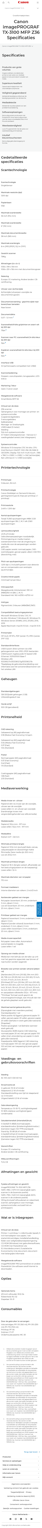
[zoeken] (8, 2)
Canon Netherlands (20, 1514)
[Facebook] (10, 1519)
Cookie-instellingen (31, 1508)
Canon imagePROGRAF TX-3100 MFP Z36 (16, 46)
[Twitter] (26, 1519)
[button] (39, 909)
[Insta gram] (16, 1519)
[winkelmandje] (3, 2)
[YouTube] (31, 1519)
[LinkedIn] (21, 1519)
